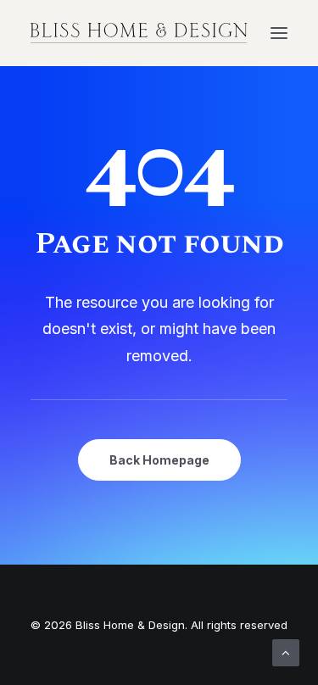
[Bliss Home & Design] (139, 33)
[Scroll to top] (285, 651)
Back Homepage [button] (159, 460)
